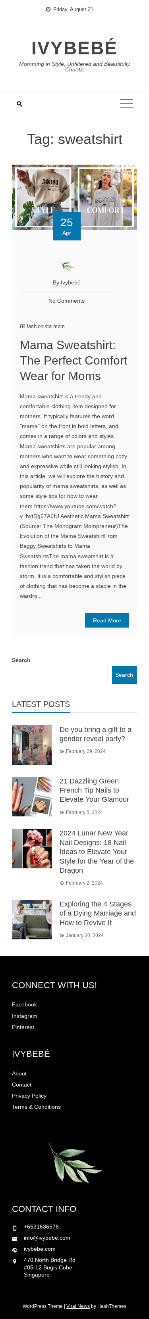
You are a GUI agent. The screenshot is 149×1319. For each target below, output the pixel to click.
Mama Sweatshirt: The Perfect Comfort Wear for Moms (73, 360)
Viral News (78, 1306)
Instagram (24, 1016)
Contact (21, 1084)
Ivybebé (74, 48)
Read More (107, 620)
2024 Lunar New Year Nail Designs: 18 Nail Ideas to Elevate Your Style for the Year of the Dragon (97, 851)
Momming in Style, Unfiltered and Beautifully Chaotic (74, 67)
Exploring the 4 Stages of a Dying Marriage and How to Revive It (98, 913)
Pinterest (23, 1027)
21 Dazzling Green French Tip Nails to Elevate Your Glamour (94, 790)
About (19, 1073)
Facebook (24, 1004)
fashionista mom (46, 326)
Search (21, 660)
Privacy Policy (29, 1095)
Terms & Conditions (36, 1107)
